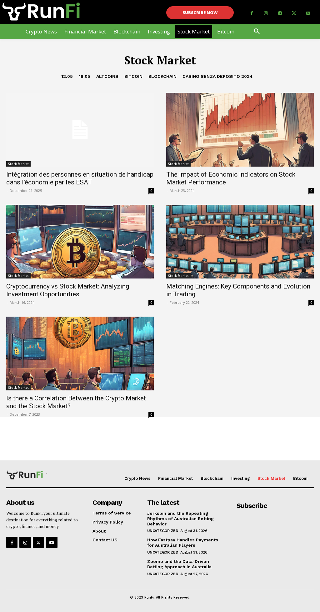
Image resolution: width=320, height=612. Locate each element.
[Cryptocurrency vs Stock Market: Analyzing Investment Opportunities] (80, 241)
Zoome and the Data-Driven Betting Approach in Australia (179, 564)
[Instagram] (265, 13)
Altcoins (107, 76)
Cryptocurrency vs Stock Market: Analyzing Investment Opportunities (67, 290)
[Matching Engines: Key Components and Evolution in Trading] (240, 241)
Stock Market (18, 164)
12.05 (67, 76)
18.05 (84, 76)
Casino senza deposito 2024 (217, 76)
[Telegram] (279, 13)
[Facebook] (251, 13)
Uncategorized (162, 531)
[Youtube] (307, 13)
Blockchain (162, 76)
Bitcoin (133, 76)
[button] (256, 31)
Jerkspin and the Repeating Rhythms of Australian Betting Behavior (180, 518)
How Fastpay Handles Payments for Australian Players (182, 542)
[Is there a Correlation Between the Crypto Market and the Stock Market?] (80, 353)
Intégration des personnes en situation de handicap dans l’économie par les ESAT (79, 178)
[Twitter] (293, 13)
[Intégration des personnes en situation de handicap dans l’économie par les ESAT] (80, 130)
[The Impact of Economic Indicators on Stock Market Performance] (240, 130)
